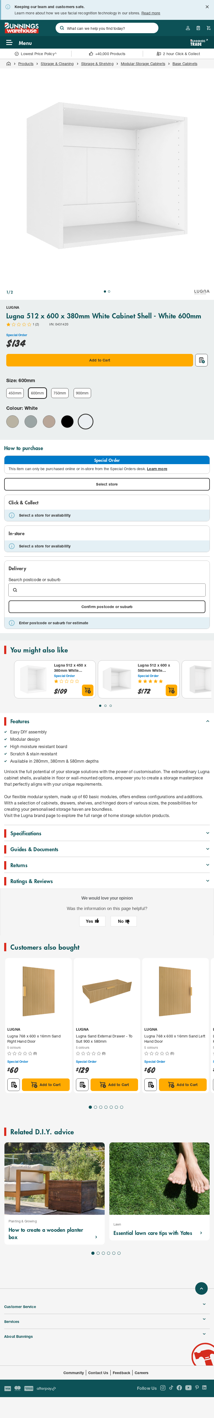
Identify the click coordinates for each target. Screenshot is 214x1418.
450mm (15, 393)
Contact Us (98, 1372)
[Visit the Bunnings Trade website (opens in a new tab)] (199, 42)
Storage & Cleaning (57, 63)
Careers (141, 1372)
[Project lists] (198, 28)
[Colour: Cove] (12, 421)
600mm (37, 393)
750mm (60, 393)
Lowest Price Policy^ (39, 53)
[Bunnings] (21, 31)
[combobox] (107, 28)
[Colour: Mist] (31, 421)
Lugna (12, 307)
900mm (82, 393)
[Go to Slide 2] (109, 291)
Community (73, 1372)
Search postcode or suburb (34, 579)
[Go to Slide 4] (106, 1107)
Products (25, 63)
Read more (150, 13)
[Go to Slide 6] (116, 1107)
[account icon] (188, 28)
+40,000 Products (110, 53)
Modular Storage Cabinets (143, 63)
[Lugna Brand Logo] (202, 292)
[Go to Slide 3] (111, 706)
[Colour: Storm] (67, 421)
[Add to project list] (201, 360)
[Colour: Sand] (49, 421)
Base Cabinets (185, 63)
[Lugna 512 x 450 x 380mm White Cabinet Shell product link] (33, 679)
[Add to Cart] (87, 690)
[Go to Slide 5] (111, 1107)
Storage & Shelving (97, 63)
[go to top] (201, 1288)
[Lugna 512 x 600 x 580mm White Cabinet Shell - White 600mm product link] (117, 679)
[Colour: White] (85, 421)
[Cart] (209, 28)
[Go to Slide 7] (121, 1107)
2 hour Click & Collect (181, 53)
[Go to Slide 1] (105, 291)
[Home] (8, 63)
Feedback (121, 1372)
